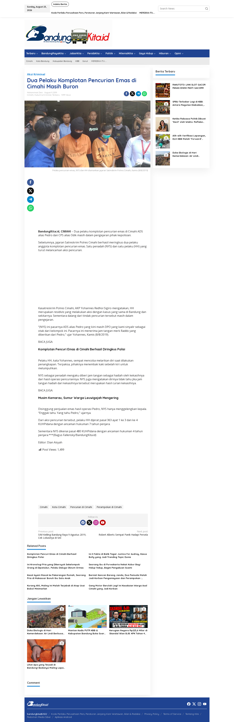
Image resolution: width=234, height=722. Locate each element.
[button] (207, 9)
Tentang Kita (192, 714)
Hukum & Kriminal (42, 95)
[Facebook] (83, 522)
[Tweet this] (132, 93)
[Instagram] (96, 522)
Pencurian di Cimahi (81, 507)
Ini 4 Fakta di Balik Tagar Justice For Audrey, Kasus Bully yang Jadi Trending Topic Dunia (118, 555)
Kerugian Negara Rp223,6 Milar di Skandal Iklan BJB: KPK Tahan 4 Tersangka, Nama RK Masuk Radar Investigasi (128, 632)
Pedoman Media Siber (39, 717)
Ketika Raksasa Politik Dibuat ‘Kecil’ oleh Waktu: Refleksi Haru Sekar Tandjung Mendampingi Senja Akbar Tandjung (189, 120)
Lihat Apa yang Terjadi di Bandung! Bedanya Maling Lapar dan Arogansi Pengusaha (46, 666)
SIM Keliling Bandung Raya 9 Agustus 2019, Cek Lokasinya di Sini (62, 534)
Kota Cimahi (59, 507)
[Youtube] (103, 522)
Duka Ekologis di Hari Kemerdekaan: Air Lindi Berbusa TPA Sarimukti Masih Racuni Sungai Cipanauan (45, 632)
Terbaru (56, 95)
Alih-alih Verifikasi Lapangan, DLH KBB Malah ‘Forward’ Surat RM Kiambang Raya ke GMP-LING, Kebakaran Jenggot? (189, 137)
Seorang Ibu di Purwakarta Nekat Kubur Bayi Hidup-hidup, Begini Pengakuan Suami (114, 566)
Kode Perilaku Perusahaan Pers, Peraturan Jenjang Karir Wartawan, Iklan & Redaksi (95, 714)
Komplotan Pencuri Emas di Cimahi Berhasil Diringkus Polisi (81, 349)
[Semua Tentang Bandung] (68, 33)
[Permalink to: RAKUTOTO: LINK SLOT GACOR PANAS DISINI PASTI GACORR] (163, 90)
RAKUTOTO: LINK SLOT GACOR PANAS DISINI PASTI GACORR (189, 86)
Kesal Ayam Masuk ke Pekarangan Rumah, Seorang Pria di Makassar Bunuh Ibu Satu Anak (56, 577)
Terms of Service (172, 714)
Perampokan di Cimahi (109, 507)
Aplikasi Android (63, 717)
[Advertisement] (93, 203)
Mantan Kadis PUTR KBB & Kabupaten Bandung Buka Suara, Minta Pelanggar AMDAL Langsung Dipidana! (87, 632)
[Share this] (126, 93)
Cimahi (30, 95)
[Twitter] (89, 522)
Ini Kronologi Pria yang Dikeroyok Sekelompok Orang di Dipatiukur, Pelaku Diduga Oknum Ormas (55, 566)
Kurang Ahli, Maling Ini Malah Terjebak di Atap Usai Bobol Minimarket (56, 587)
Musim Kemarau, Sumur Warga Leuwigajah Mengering (78, 398)
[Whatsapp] (144, 93)
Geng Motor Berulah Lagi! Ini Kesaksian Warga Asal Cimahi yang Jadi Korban (118, 587)
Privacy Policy (151, 714)
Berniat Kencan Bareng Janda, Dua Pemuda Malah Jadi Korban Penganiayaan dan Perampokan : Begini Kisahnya (118, 577)
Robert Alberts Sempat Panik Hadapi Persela (123, 533)
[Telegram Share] (138, 93)
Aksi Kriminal (36, 74)
